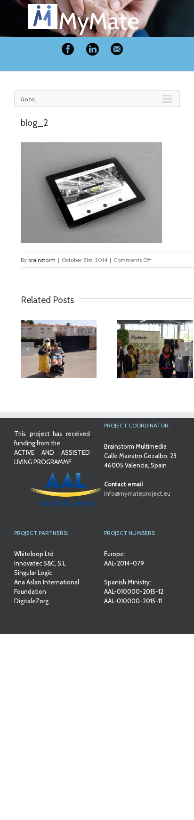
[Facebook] (67, 49)
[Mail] (116, 49)
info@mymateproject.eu (137, 493)
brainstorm (42, 259)
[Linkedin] (92, 49)
